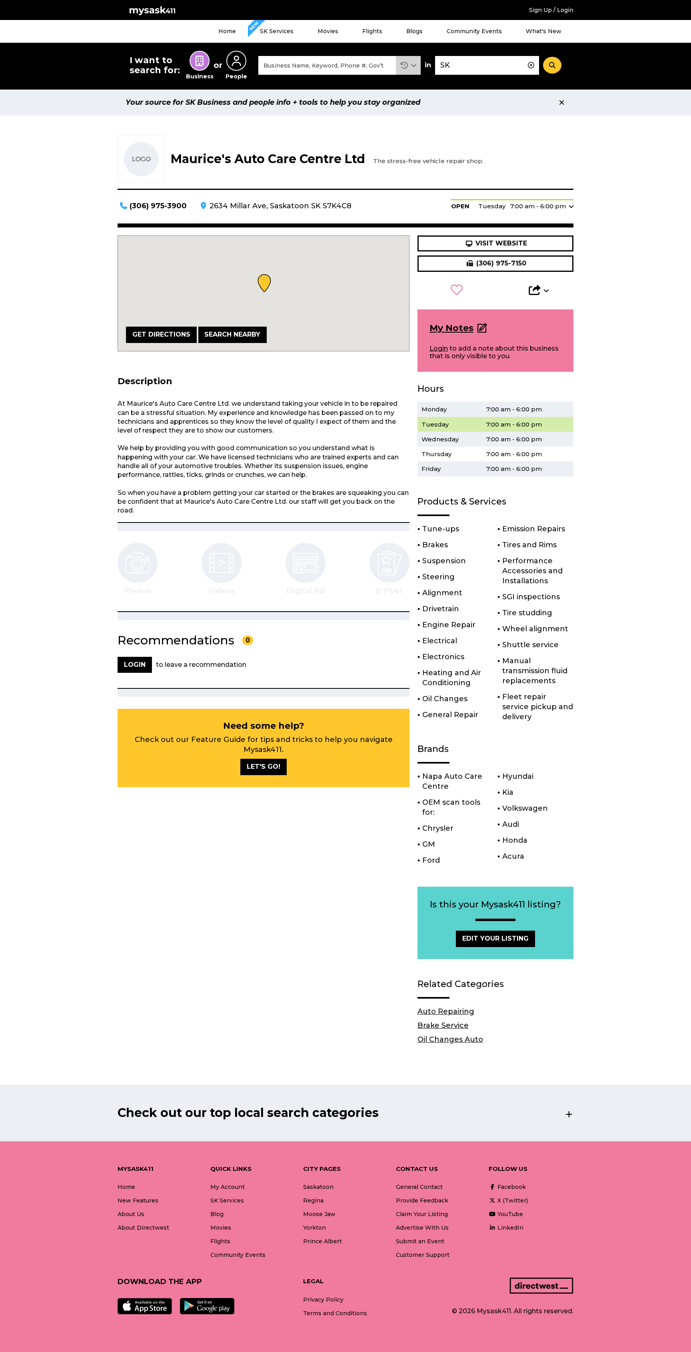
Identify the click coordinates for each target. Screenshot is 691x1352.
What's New (543, 31)
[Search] (552, 65)
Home (227, 31)
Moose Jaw (319, 1214)
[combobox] (327, 65)
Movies (328, 31)
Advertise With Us (422, 1227)
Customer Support (422, 1254)
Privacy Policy (323, 1299)
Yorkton (314, 1227)
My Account (227, 1186)
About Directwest (143, 1227)
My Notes (451, 328)
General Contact (419, 1186)
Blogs (414, 31)
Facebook (511, 1186)
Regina (313, 1200)
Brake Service (443, 1025)
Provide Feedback (422, 1200)
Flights (372, 31)
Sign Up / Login (551, 10)
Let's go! (263, 766)
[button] (408, 65)
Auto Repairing (445, 1011)
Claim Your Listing (422, 1214)
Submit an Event (420, 1241)
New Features (138, 1200)
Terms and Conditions (335, 1313)
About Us (131, 1214)
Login (438, 348)
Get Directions (161, 334)
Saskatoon (318, 1186)
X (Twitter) (512, 1200)
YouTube (509, 1214)
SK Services (277, 31)
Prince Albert (322, 1241)
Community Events (474, 31)
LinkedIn (509, 1227)
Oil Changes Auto (450, 1039)
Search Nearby (232, 334)
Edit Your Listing (495, 938)
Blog (217, 1214)
